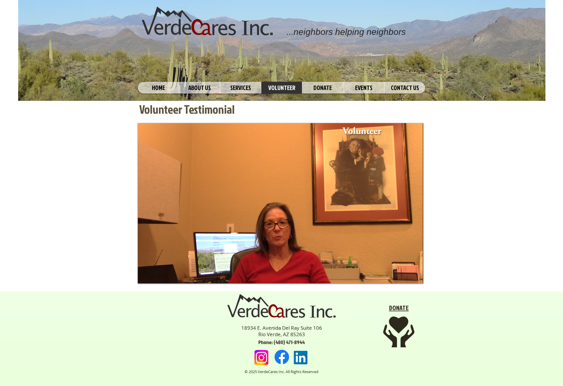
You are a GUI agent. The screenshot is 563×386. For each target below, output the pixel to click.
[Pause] (145, 275)
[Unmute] (155, 275)
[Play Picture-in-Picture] (405, 275)
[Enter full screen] (415, 275)
